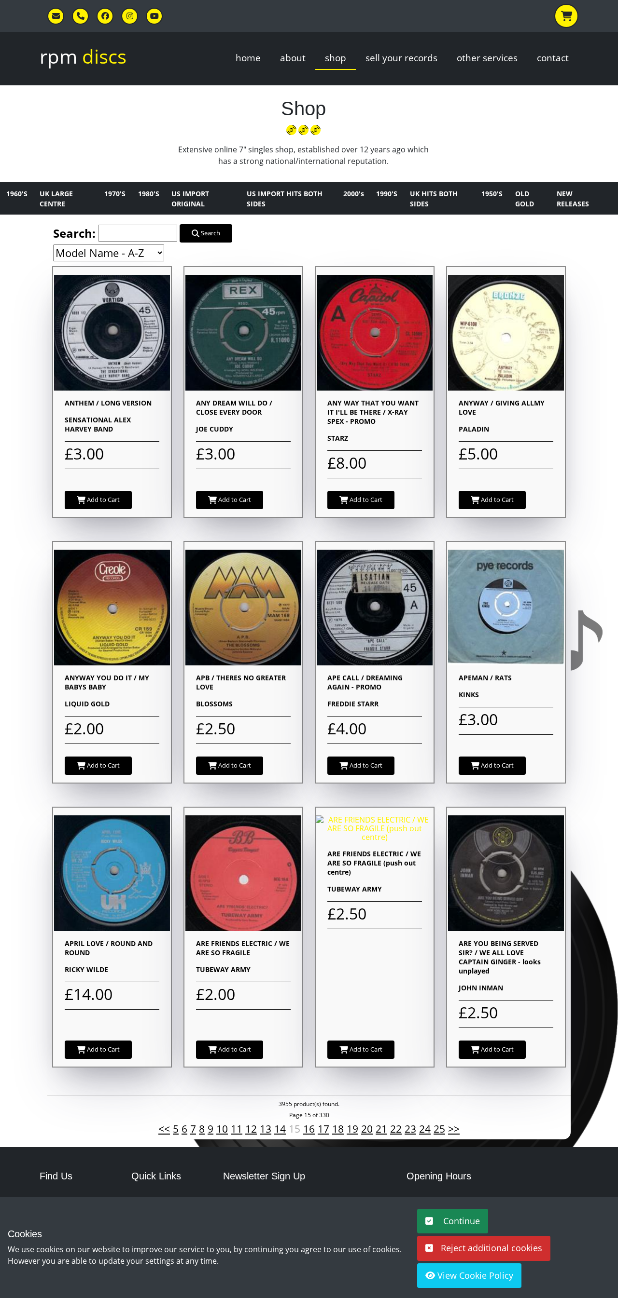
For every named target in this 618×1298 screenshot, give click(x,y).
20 (367, 1129)
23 (410, 1129)
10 (222, 1129)
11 (236, 1129)
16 (309, 1129)
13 (265, 1129)
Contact (553, 57)
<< (164, 1129)
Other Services (487, 57)
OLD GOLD (524, 198)
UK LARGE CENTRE (56, 198)
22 (396, 1129)
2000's (353, 193)
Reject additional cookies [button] (491, 1248)
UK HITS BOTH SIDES (434, 198)
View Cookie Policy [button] (474, 1275)
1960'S (17, 193)
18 (338, 1129)
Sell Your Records (401, 57)
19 (352, 1129)
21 (381, 1129)
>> (454, 1129)
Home (248, 57)
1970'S (115, 193)
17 (323, 1129)
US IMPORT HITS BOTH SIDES (285, 198)
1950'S (492, 193)
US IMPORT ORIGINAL (190, 198)
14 (280, 1129)
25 (439, 1129)
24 (425, 1129)
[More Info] (112, 331)
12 (251, 1129)
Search (209, 233)
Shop (335, 57)
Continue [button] (460, 1221)
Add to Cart (102, 499)
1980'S (148, 193)
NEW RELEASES (573, 198)
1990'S (386, 193)
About (293, 57)
